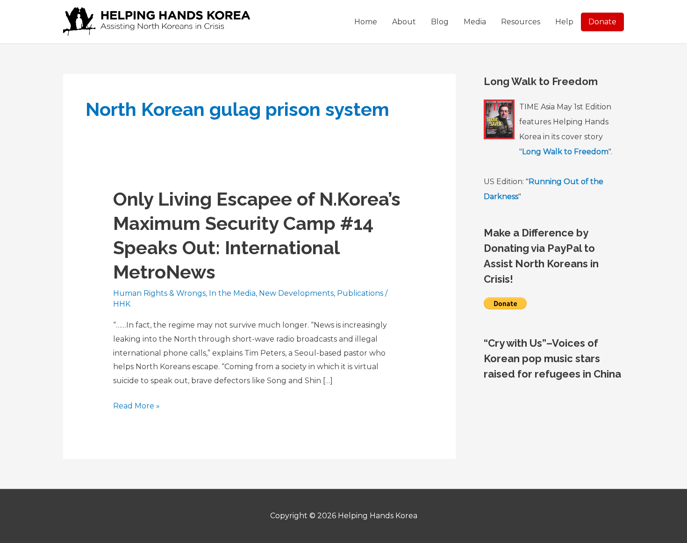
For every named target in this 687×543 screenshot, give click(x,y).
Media (475, 21)
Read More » (136, 407)
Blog (440, 21)
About (404, 21)
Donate (602, 21)
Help (564, 21)
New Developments (296, 293)
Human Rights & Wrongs (159, 293)
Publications (360, 293)
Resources (520, 21)
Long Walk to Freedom (565, 151)
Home (365, 21)
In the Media (232, 293)
